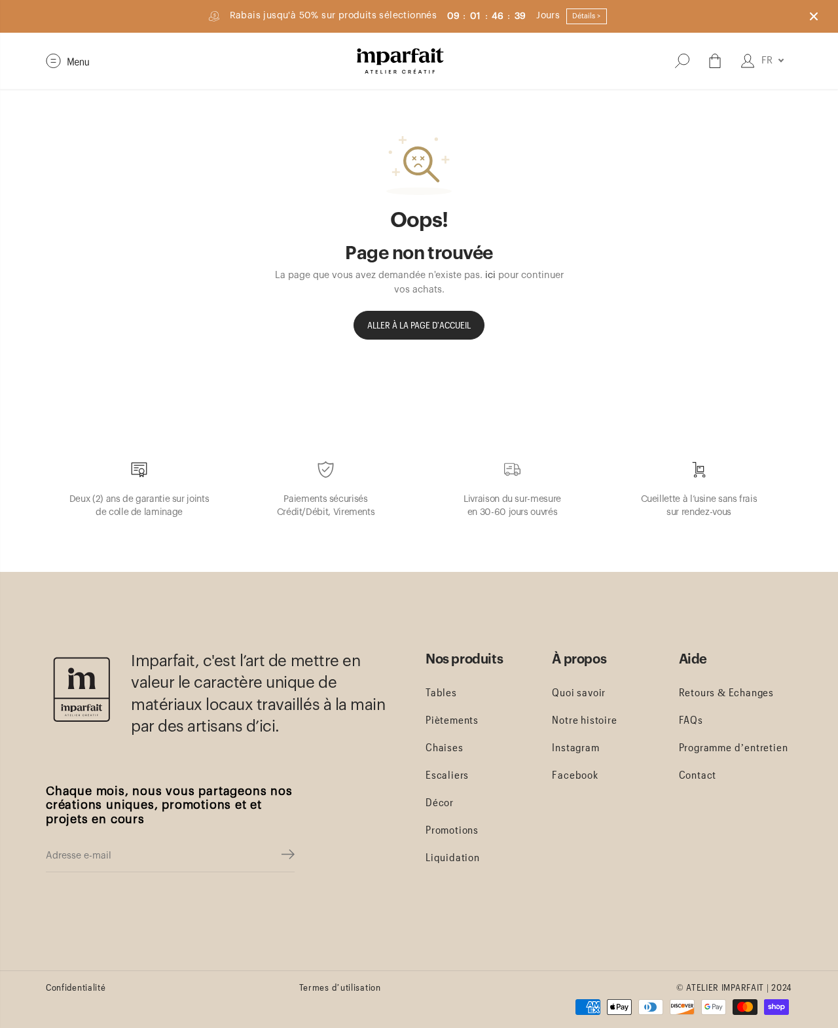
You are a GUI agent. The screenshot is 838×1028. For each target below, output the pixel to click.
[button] (68, 60)
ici (490, 275)
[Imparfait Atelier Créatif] (400, 61)
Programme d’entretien (733, 747)
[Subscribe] (288, 856)
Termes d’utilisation (340, 987)
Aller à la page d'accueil (419, 324)
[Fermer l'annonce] (813, 16)
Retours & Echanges (726, 692)
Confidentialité (76, 987)
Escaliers (447, 774)
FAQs (691, 719)
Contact (698, 774)
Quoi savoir (579, 692)
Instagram (575, 747)
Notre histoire (584, 719)
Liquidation (453, 857)
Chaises (445, 747)
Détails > (586, 16)
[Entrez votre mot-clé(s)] (682, 61)
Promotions (452, 829)
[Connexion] (747, 61)
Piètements (452, 719)
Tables (441, 692)
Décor (440, 802)
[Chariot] (715, 61)
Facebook (575, 774)
